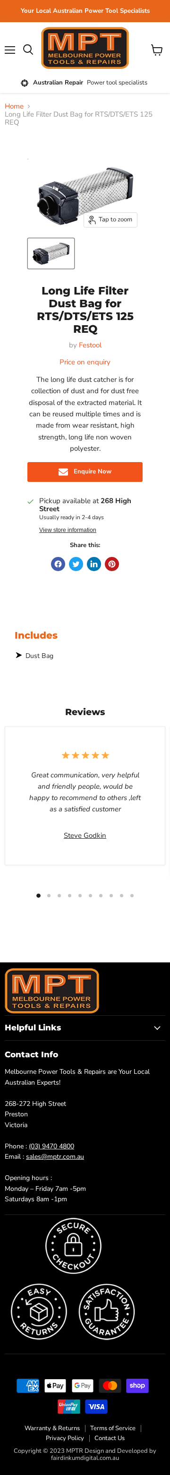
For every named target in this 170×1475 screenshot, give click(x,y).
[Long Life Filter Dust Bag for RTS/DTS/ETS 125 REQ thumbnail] (51, 253)
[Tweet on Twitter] (76, 564)
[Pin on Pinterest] (112, 564)
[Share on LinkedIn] (94, 564)
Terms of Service (113, 1428)
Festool (90, 345)
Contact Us (109, 1438)
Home (14, 106)
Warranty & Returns (52, 1428)
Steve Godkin (85, 835)
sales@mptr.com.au (55, 1156)
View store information (67, 530)
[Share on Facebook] (58, 564)
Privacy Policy (65, 1438)
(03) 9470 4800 (51, 1146)
